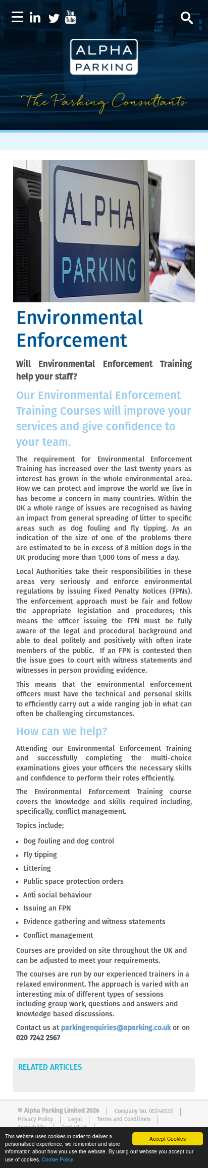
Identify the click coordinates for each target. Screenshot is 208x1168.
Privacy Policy (35, 1119)
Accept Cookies (167, 1138)
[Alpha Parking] (104, 122)
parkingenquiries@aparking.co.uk (116, 1027)
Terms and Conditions (123, 1119)
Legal (75, 1119)
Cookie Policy (57, 1159)
